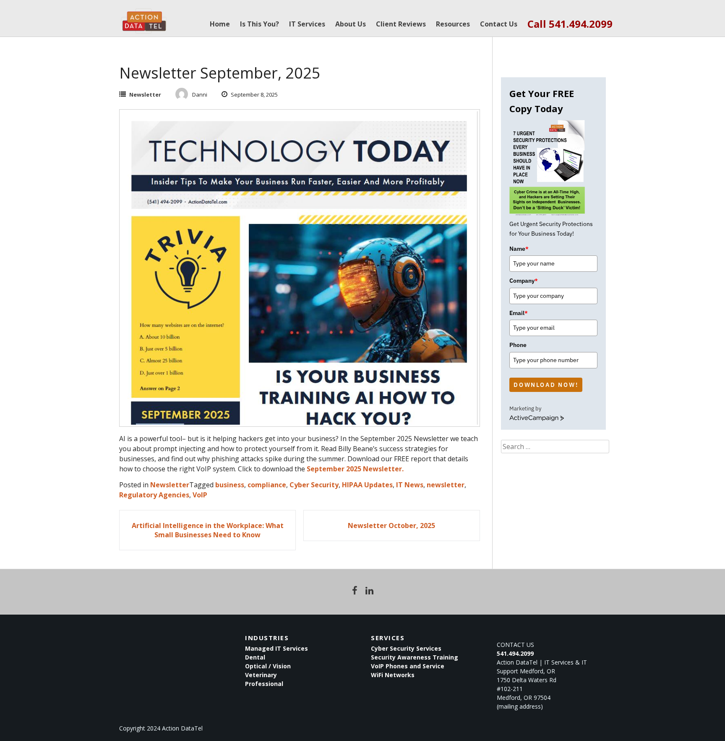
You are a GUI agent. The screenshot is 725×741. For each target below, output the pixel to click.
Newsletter (145, 94)
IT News (409, 484)
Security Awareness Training (414, 657)
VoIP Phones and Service (407, 666)
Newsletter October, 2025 (391, 525)
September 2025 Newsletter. (355, 468)
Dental (255, 657)
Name (519, 248)
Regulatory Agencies (154, 494)
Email (518, 313)
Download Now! (546, 385)
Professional (264, 684)
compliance (267, 484)
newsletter (445, 484)
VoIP (200, 494)
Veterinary (261, 675)
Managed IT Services (276, 648)
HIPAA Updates (367, 484)
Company (523, 280)
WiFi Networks (393, 675)
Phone (518, 345)
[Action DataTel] (143, 17)
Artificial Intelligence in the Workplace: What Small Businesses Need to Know (208, 530)
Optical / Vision (268, 666)
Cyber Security (314, 484)
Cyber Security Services (406, 648)
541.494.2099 (515, 653)
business (229, 484)
